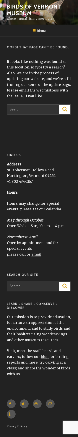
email (36, 254)
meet (21, 351)
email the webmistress (39, 90)
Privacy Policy (16, 426)
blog (45, 356)
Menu (41, 30)
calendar (53, 209)
